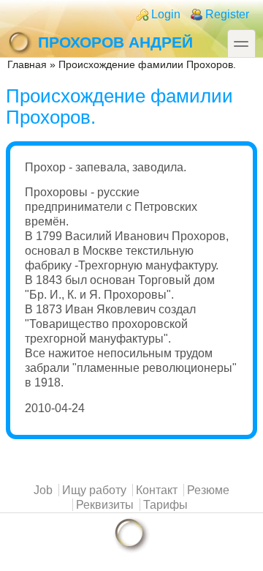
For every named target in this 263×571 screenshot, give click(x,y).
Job (43, 490)
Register (227, 14)
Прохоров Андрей (115, 42)
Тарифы (165, 505)
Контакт (157, 490)
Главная (27, 64)
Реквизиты (105, 505)
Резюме (208, 490)
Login (165, 14)
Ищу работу (94, 490)
